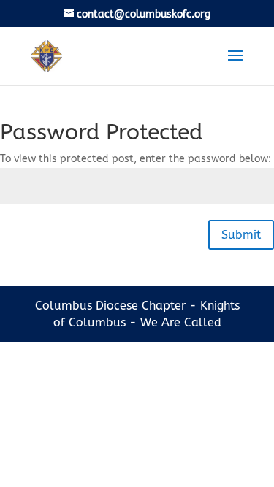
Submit (241, 235)
